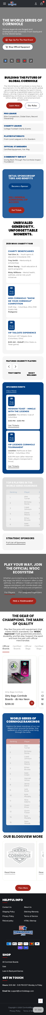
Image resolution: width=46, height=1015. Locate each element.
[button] (9, 366)
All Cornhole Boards (10, 962)
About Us (28, 907)
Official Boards (5, 647)
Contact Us (7, 907)
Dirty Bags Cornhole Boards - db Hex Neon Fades (17, 697)
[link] (19, 40)
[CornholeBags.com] (12, 4)
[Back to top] (40, 1001)
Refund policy (7, 920)
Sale (4, 966)
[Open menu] (4, 4)
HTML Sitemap (30, 920)
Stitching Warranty (31, 911)
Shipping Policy (8, 911)
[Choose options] (31, 703)
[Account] (36, 4)
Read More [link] (10, 872)
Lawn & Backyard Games (12, 971)
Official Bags (28, 647)
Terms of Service (31, 916)
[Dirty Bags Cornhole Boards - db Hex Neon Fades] (19, 671)
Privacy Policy (8, 916)
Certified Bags (39, 647)
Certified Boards (17, 647)
